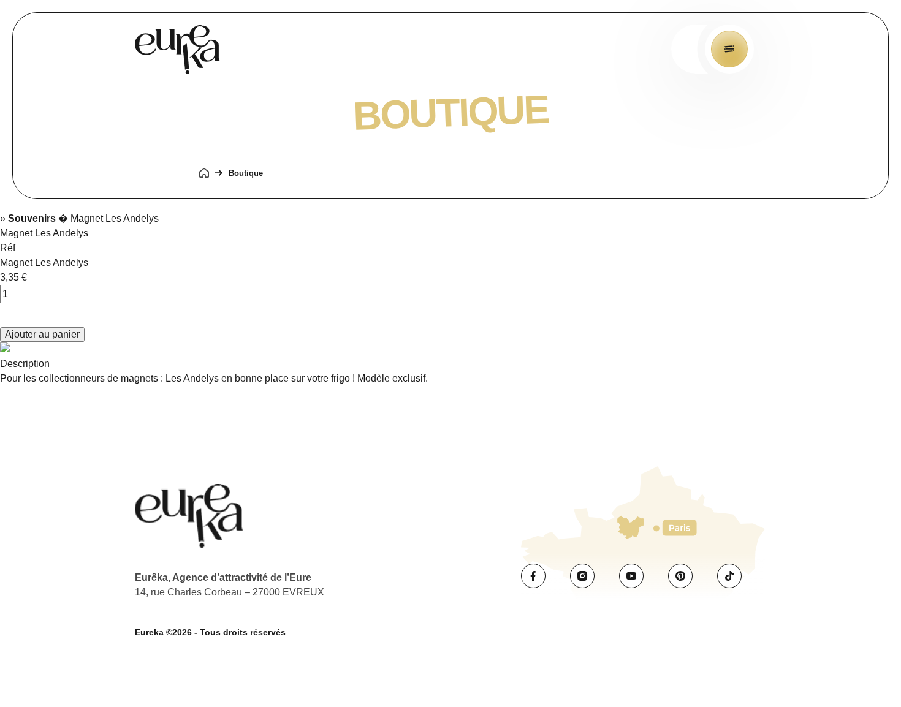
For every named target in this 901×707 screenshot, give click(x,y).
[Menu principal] (729, 49)
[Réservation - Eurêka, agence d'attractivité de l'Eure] (177, 51)
